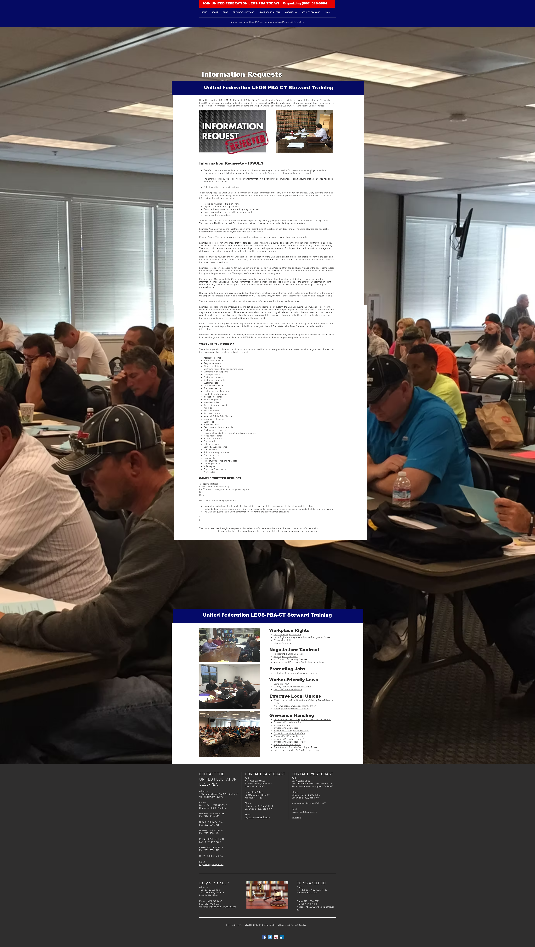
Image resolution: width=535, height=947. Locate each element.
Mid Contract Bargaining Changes (290, 659)
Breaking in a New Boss (286, 656)
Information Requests (241, 74)
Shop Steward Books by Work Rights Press (295, 747)
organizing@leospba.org (211, 864)
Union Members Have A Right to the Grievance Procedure (302, 719)
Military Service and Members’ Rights (292, 686)
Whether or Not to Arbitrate (287, 744)
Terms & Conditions (299, 925)
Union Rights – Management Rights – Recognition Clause (302, 637)
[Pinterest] (276, 937)
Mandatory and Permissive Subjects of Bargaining (299, 662)
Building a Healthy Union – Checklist (292, 708)
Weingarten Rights (283, 640)
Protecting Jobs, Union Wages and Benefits (295, 673)
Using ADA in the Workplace (288, 689)
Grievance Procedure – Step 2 (289, 739)
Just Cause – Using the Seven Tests (291, 730)
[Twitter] (270, 937)
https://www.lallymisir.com (222, 907)
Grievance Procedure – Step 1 (289, 722)
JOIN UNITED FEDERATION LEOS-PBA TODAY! (241, 3)
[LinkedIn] (282, 937)
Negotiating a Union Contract (288, 654)
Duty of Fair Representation (287, 634)
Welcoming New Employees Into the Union (295, 706)
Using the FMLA (281, 684)
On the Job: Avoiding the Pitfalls (289, 733)
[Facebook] (264, 937)
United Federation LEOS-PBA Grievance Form (296, 750)
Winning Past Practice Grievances (290, 736)
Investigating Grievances (286, 728)
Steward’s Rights (282, 643)
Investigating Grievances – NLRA (290, 742)
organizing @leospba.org (304, 812)
